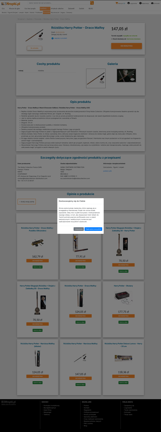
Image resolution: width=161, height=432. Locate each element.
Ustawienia (79, 229)
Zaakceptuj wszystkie (93, 229)
